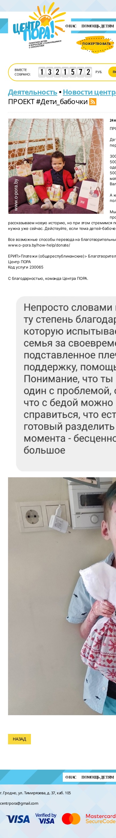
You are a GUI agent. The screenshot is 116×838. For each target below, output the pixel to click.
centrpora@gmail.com (19, 803)
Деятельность (32, 92)
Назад (19, 739)
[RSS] (92, 101)
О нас (70, 26)
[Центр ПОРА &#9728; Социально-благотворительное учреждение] (39, 56)
